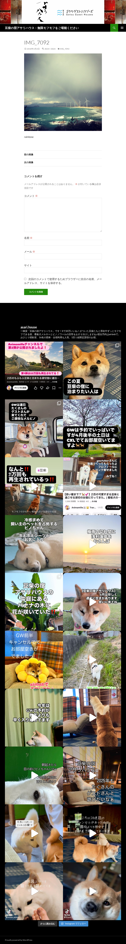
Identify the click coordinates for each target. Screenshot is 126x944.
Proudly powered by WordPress (18, 940)
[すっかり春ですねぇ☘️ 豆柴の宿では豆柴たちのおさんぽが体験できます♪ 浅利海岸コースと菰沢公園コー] (92, 660)
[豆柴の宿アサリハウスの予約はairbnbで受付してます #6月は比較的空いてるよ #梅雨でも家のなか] (34, 602)
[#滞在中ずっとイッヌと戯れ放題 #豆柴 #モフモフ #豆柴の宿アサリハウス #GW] (34, 486)
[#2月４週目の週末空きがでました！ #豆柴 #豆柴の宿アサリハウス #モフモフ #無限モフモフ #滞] (92, 718)
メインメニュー (122, 28)
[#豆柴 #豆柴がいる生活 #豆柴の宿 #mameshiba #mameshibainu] (92, 370)
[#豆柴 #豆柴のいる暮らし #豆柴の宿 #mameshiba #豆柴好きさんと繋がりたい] (34, 428)
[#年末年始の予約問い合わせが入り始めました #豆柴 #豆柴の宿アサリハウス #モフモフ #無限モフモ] (92, 891)
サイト (28, 265)
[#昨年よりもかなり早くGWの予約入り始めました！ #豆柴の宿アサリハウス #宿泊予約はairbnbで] (34, 718)
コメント (31, 195)
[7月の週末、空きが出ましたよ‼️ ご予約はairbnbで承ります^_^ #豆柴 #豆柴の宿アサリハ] (92, 544)
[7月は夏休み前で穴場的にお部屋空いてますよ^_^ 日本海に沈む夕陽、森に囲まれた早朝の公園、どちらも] (34, 544)
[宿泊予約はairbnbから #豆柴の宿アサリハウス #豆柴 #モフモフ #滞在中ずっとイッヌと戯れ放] (92, 602)
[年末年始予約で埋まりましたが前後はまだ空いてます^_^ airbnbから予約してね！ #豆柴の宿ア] (34, 833)
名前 (28, 237)
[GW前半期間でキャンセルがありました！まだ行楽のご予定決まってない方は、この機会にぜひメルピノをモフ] (34, 660)
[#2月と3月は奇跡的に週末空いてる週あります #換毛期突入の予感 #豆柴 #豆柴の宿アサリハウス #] (34, 775)
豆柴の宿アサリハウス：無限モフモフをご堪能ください (42, 28)
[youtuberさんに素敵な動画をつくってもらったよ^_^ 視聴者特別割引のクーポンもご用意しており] (92, 486)
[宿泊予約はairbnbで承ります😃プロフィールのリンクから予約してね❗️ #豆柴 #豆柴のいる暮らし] (34, 370)
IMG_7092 (64, 49)
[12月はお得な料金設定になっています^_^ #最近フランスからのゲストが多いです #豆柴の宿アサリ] (92, 833)
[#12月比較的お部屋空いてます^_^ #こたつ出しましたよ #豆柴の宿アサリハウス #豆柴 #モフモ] (34, 891)
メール (29, 251)
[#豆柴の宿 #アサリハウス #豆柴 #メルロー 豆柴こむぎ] (92, 428)
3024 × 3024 (49, 49)
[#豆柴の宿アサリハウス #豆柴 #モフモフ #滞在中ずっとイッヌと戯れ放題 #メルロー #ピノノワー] (92, 775)
